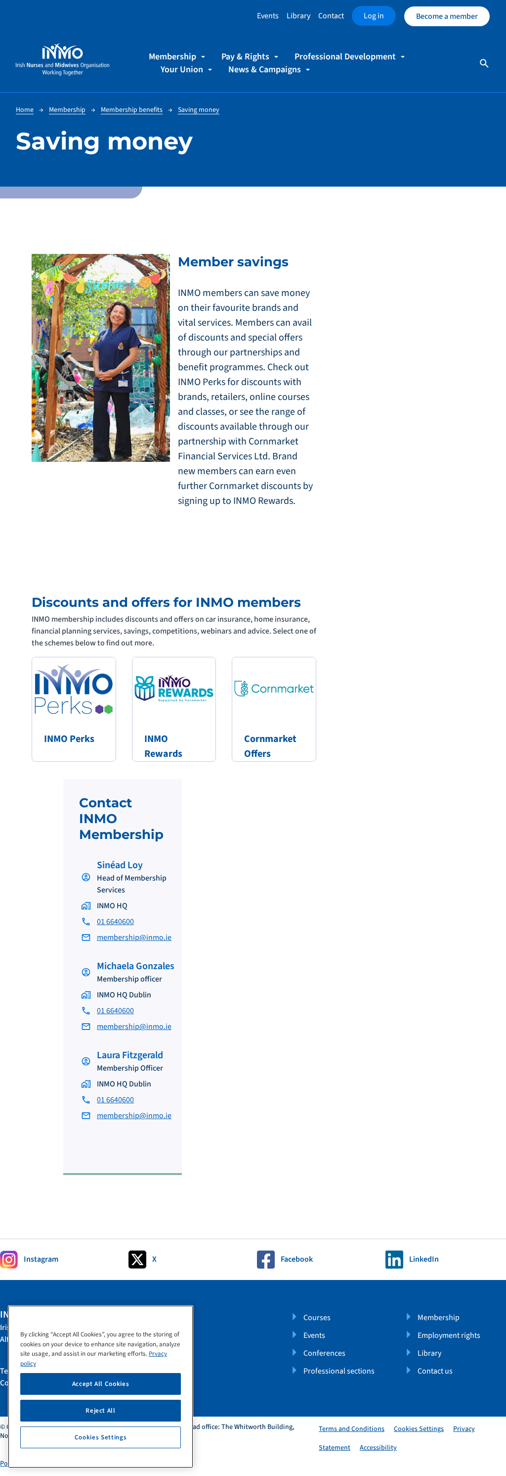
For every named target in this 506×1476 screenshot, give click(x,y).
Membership (439, 1317)
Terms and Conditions (351, 1429)
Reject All (100, 1410)
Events (268, 15)
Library (298, 15)
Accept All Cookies (100, 1383)
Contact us (435, 1371)
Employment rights (449, 1335)
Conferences (324, 1353)
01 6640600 (115, 921)
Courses (317, 1317)
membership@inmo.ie (134, 937)
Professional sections (339, 1371)
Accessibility (378, 1448)
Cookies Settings (419, 1429)
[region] (100, 1386)
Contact (331, 15)
